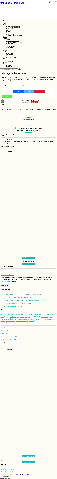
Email (4, 85)
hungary (48, 317)
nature (30, 319)
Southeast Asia (10, 29)
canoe (30, 314)
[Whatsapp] (7, 96)
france (11, 317)
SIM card (44, 319)
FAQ (7, 22)
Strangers (9, 65)
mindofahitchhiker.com (15, 474)
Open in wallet (28, 132)
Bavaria (18, 314)
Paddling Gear (10, 47)
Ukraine (30, 321)
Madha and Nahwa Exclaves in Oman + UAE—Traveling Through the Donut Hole (24, 300)
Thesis (8, 39)
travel (24, 321)
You (4, 63)
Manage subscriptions (52, 3)
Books (5, 38)
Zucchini (37, 321)
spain (14, 321)
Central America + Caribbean (14, 35)
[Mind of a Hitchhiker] (12, 3)
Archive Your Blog (11, 66)
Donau (2, 317)
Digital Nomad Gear (11, 49)
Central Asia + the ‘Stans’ (13, 26)
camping (25, 314)
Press (4, 58)
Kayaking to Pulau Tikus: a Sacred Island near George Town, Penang (21, 297)
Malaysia (16, 319)
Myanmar (27, 319)
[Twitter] (29, 91)
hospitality (43, 317)
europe (6, 317)
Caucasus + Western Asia (13, 27)
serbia (40, 319)
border (21, 314)
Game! (5, 50)
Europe (8, 31)
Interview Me (9, 54)
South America (10, 34)
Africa (7, 33)
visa (33, 321)
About (4, 20)
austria (15, 314)
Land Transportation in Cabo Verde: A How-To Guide (17, 303)
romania (36, 319)
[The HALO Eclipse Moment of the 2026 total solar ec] (42, 158)
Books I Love (9, 43)
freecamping (15, 317)
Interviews (9, 59)
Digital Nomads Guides (12, 41)
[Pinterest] (39, 91)
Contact (5, 51)
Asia (12, 314)
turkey (27, 321)
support (52, 111)
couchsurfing (38, 314)
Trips (4, 23)
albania (5, 314)
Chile (33, 314)
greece (26, 317)
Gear (4, 45)
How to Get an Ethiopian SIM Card (12, 306)
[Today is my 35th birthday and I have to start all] (14, 229)
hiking (29, 317)
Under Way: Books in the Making (15, 42)
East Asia (8, 30)
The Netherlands (19, 321)
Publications (9, 61)
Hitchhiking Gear (10, 46)
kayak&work (10, 319)
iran (51, 317)
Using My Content (11, 57)
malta (19, 319)
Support (5, 62)
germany (21, 317)
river (33, 319)
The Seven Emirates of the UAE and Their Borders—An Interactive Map (22, 294)
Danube (5, 37)
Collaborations (10, 55)
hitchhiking (36, 316)
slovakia (48, 319)
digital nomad (51, 314)
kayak (3, 319)
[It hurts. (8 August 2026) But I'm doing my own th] (14, 178)
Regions (5, 24)
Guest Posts (9, 53)
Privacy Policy (6, 281)
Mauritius (23, 319)
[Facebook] (18, 91)
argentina (9, 314)
